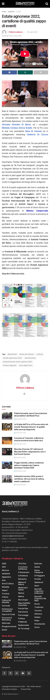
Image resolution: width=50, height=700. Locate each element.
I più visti (22, 564)
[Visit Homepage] (24, 3)
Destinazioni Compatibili (7, 610)
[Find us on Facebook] (4, 673)
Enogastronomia (9, 626)
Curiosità (6, 606)
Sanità (37, 567)
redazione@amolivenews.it (13, 536)
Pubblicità (22, 622)
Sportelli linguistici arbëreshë (38, 591)
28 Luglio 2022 (32, 32)
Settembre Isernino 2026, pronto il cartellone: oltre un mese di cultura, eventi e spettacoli (29, 478)
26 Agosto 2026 (20, 419)
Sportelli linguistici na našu (40, 598)
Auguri (5, 590)
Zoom (37, 627)
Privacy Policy (26, 689)
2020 (4, 564)
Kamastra (22, 579)
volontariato (39, 624)
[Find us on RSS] (29, 673)
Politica (21, 618)
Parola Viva (23, 608)
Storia (37, 604)
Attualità (5, 587)
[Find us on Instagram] (16, 673)
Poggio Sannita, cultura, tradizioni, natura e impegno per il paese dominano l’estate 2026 (29, 465)
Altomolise (12, 354)
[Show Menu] (3, 4)
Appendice (6, 577)
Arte (4, 580)
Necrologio (23, 600)
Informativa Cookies (9, 689)
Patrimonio (23, 612)
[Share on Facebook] (9, 72)
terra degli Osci (25, 365)
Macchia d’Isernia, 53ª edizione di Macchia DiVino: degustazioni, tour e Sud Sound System (30, 451)
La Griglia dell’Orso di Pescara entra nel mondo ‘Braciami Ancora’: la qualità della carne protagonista (31, 426)
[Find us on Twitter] (10, 673)
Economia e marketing (7, 619)
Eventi (19, 12)
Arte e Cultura (8, 584)
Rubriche (11, 12)
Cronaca (5, 594)
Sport (36, 586)
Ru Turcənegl (23, 628)
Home (4, 12)
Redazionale (23, 625)
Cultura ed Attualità (6, 601)
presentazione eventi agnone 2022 (17, 362)
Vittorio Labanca (16, 32)
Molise (21, 593)
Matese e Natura (22, 583)
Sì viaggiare (39, 576)
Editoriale (6, 623)
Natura (21, 596)
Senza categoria (38, 571)
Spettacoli (38, 582)
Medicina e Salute (23, 589)
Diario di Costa (8, 614)
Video (36, 621)
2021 (4, 567)
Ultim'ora (38, 614)
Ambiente (6, 574)
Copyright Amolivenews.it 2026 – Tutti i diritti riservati (21, 686)
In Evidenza (23, 576)
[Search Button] (47, 4)
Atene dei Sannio (27, 354)
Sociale (37, 579)
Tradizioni (38, 607)
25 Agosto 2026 (20, 484)
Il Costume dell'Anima (22, 568)
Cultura (40, 354)
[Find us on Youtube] (22, 673)
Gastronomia (30, 358)
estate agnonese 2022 (12, 358)
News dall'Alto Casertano (24, 604)
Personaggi (23, 615)
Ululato (37, 617)
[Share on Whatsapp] (25, 72)
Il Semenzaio (23, 572)
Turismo (38, 611)
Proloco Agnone (9, 365)
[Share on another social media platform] (40, 72)
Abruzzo (5, 570)
